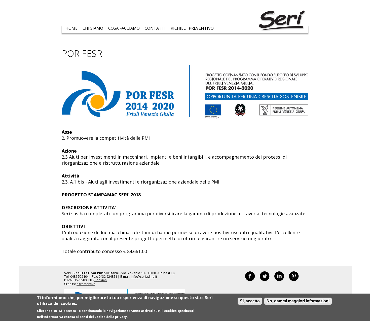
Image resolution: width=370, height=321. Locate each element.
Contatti (155, 28)
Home (71, 28)
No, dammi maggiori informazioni (298, 301)
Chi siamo (93, 28)
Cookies (100, 280)
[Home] (282, 21)
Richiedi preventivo (192, 28)
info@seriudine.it (144, 276)
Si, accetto (250, 301)
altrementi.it (86, 283)
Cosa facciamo (124, 28)
